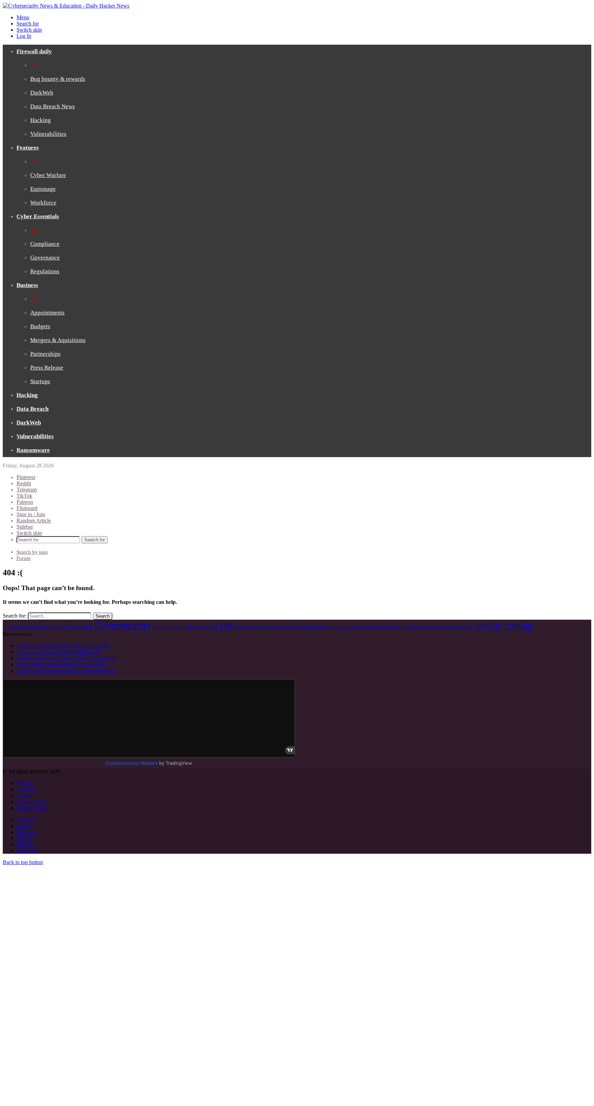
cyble (191, 627)
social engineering (415, 627)
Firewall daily (34, 51)
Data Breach (32, 409)
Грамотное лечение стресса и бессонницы (65, 670)
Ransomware (33, 450)
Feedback (26, 789)
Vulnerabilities (48, 134)
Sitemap (25, 783)
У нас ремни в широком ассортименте (61, 664)
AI (5, 627)
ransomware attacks (381, 627)
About (23, 795)
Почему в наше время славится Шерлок (63, 646)
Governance (45, 257)
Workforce (43, 202)
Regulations (44, 271)
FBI (225, 625)
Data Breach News (52, 106)
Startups (40, 381)
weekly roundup (505, 626)
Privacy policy (32, 802)
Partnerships (45, 354)
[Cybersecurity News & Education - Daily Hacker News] (66, 6)
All (34, 65)
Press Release (46, 367)
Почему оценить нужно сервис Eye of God (66, 658)
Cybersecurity (123, 625)
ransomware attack (346, 627)
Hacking (40, 120)
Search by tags (32, 552)
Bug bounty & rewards (57, 79)
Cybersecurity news (168, 627)
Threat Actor (442, 627)
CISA (57, 627)
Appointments (47, 312)
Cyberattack (78, 626)
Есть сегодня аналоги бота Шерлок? (58, 652)
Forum (23, 558)
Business (27, 285)
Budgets (40, 326)
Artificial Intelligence (30, 627)
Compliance (44, 244)
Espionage (43, 189)
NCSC (291, 627)
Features (27, 147)
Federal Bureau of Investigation (259, 627)
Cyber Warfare (48, 175)
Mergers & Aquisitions (58, 340)
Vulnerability (463, 627)
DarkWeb (41, 92)
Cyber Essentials (37, 216)
